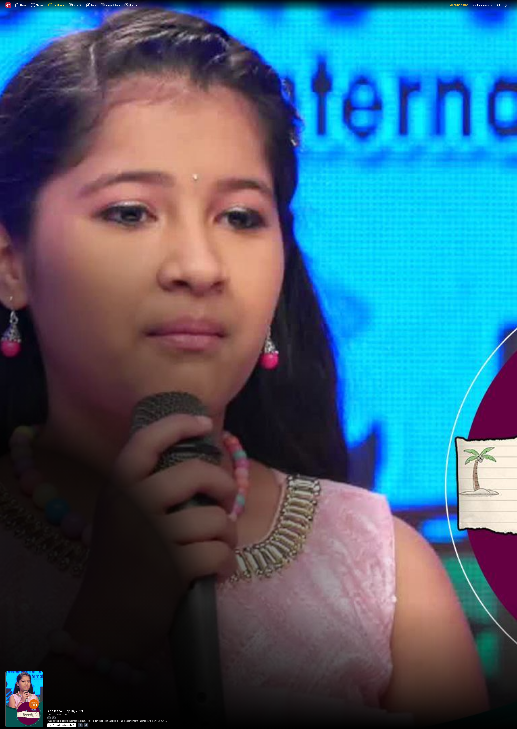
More (165, 721)
